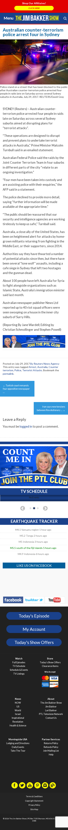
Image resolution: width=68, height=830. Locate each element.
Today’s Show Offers (50, 662)
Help (51, 754)
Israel (18, 714)
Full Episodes (18, 662)
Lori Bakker (51, 710)
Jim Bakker (37, 18)
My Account (34, 629)
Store (50, 658)
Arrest (32, 366)
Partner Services (51, 739)
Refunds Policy (51, 747)
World (18, 710)
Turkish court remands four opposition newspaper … (16, 388)
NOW (18, 702)
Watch (18, 658)
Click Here (34, 8)
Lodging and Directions (17, 743)
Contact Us (51, 718)
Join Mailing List (51, 750)
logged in (26, 426)
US (18, 706)
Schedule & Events (19, 670)
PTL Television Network (51, 714)
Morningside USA (18, 739)
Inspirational (18, 718)
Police (17, 370)
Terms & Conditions (34, 796)
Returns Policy (51, 743)
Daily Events (18, 747)
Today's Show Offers (34, 642)
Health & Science (18, 725)
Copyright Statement (34, 801)
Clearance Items (50, 666)
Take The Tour (18, 750)
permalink (8, 373)
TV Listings (18, 673)
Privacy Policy (34, 805)
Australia (42, 366)
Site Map (34, 809)
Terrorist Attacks (32, 370)
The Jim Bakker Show (51, 702)
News (18, 699)
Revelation (18, 721)
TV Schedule (19, 666)
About (51, 699)
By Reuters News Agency (44, 363)
